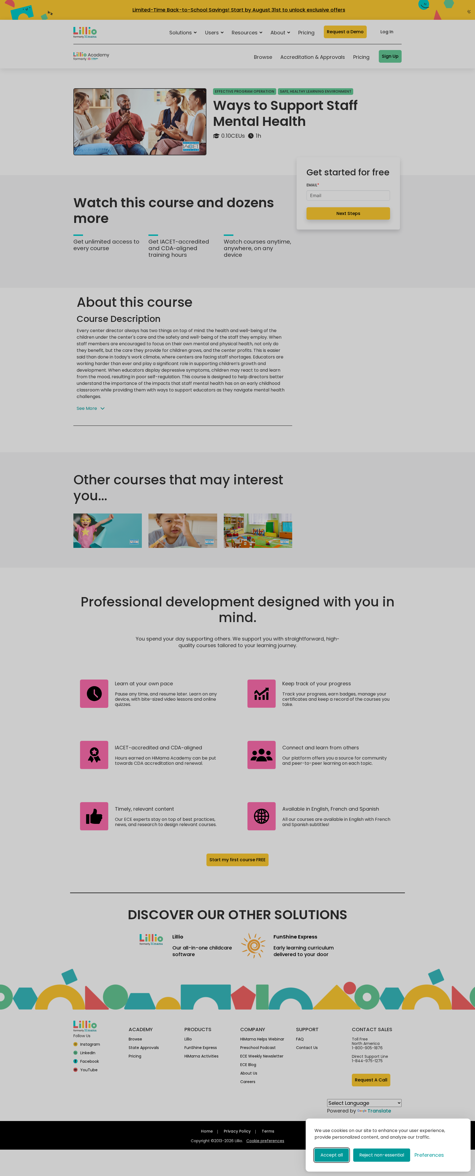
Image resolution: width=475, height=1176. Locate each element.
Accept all (332, 1155)
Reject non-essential (381, 1155)
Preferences (429, 1155)
